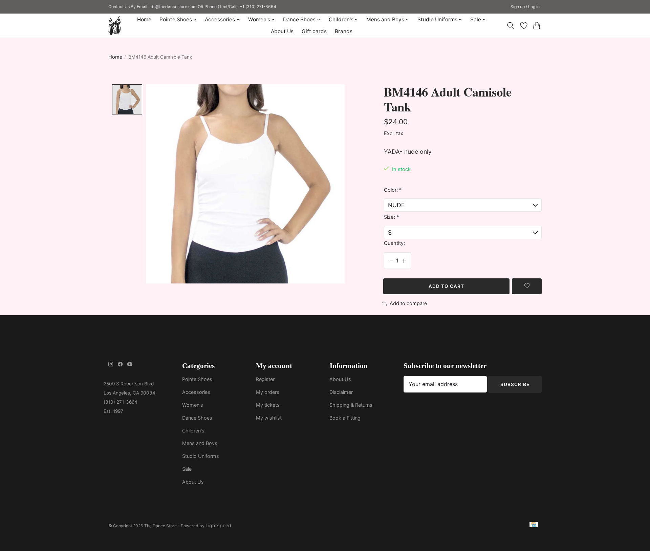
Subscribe (514, 384)
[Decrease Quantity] (391, 260)
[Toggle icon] (511, 26)
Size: (391, 217)
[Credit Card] (533, 526)
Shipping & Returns (350, 405)
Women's (192, 405)
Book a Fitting (345, 418)
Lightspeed (218, 525)
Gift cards (314, 31)
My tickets (268, 405)
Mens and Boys (199, 443)
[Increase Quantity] (403, 260)
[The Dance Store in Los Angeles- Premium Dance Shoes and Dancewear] (114, 25)
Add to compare (408, 303)
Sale (187, 469)
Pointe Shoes (197, 379)
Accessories (196, 392)
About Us (282, 31)
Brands (343, 31)
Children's (193, 430)
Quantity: (394, 243)
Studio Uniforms (200, 456)
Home (144, 19)
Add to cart (446, 286)
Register (265, 379)
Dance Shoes (197, 418)
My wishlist (269, 418)
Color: (393, 190)
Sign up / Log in (525, 6)
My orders (267, 392)
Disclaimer (341, 392)
